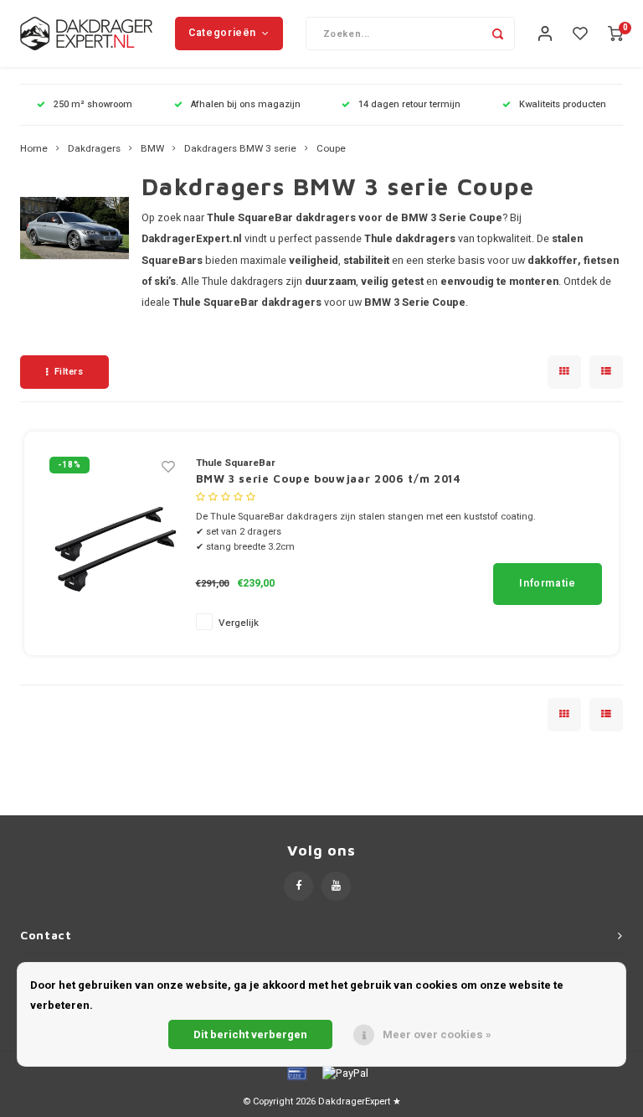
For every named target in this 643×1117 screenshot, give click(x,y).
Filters (69, 372)
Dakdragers (94, 149)
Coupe (331, 149)
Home (34, 149)
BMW (152, 149)
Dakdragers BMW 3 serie (240, 149)
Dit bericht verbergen (250, 1034)
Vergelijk (239, 623)
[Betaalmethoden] (295, 1072)
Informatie (547, 583)
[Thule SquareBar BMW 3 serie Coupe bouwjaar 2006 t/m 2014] (112, 543)
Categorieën (222, 32)
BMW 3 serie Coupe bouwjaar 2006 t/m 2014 (328, 478)
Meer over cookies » (437, 1034)
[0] (615, 34)
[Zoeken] (498, 33)
